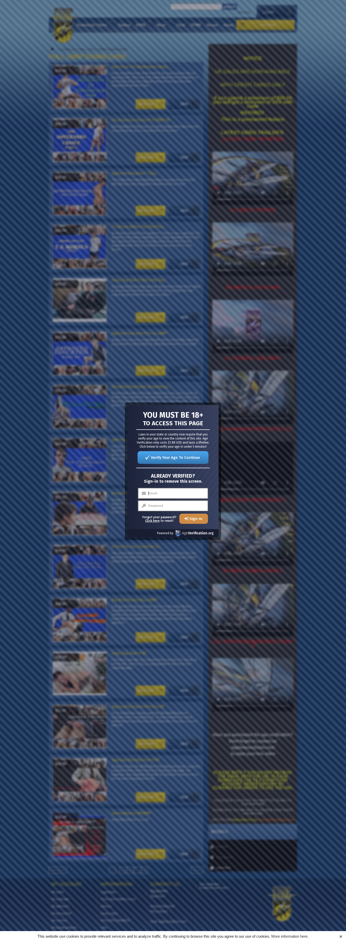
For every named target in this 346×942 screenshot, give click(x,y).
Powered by (165, 533)
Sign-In (195, 518)
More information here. (290, 936)
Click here (152, 521)
